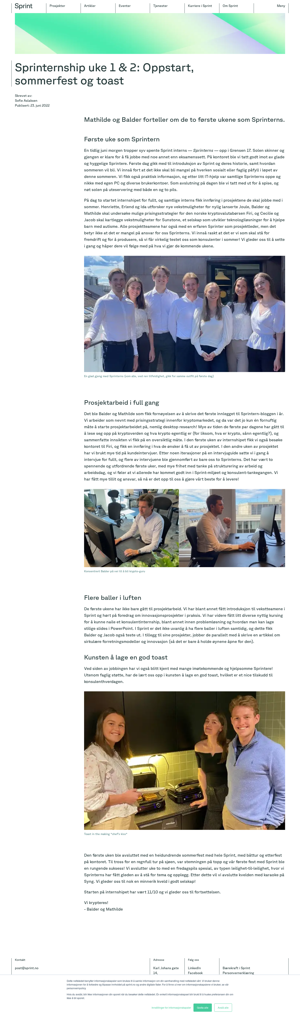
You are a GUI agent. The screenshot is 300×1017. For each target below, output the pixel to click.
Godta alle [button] (202, 1007)
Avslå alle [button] (223, 1007)
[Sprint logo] (29, 8)
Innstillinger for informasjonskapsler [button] (171, 1007)
